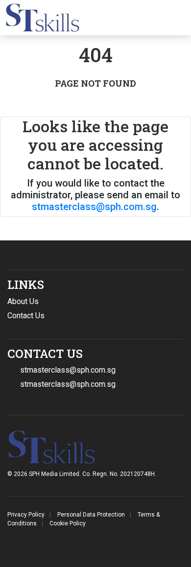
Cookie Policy (67, 523)
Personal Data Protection (91, 514)
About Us (23, 301)
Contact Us (26, 315)
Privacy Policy (26, 514)
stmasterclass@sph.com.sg (94, 207)
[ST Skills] (40, 17)
